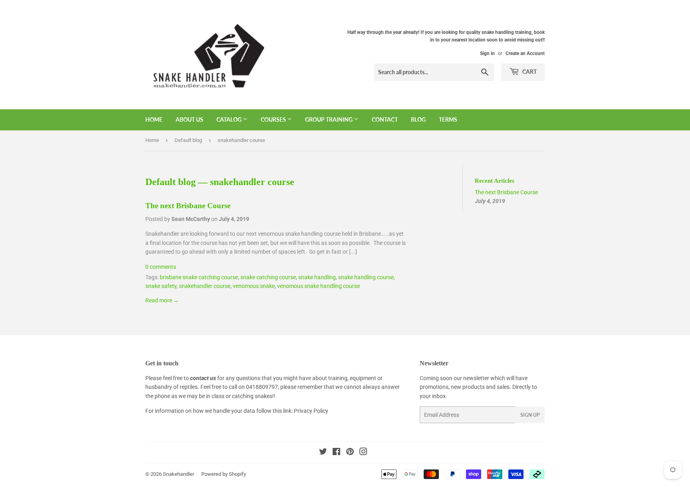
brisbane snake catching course (199, 277)
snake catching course (268, 277)
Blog (418, 119)
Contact (385, 119)
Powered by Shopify (223, 474)
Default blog (188, 140)
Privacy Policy (311, 411)
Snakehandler (178, 474)
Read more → (162, 300)
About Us (189, 119)
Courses (274, 119)
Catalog (229, 119)
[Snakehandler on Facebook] (336, 453)
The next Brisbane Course (187, 205)
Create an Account (525, 53)
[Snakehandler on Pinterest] (350, 453)
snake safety (160, 286)
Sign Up (529, 415)
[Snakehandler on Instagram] (363, 453)
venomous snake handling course (318, 286)
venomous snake (254, 286)
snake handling (317, 277)
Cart (529, 71)
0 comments (160, 267)
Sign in (487, 53)
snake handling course (366, 277)
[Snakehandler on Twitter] (323, 453)
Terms (448, 119)
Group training (329, 119)
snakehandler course (204, 286)
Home (154, 119)
